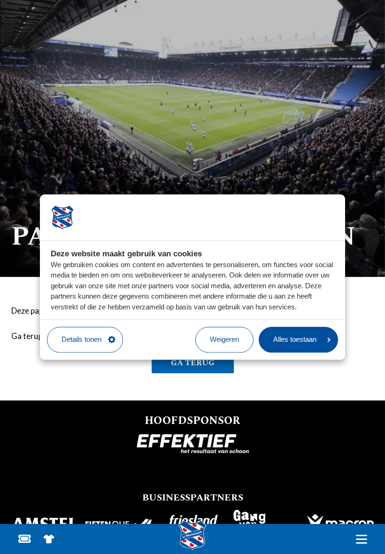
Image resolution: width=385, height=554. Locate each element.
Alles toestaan (294, 339)
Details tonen (81, 339)
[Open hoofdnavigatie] (361, 539)
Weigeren (224, 339)
